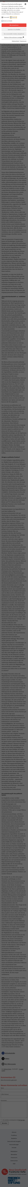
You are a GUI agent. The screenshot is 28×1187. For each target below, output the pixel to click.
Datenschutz (15, 41)
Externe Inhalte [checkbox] (8, 21)
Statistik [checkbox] (14, 17)
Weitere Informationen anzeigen (13, 37)
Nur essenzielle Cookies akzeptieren (14, 34)
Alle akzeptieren (14, 25)
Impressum (23, 41)
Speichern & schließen (14, 29)
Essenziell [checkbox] (6, 17)
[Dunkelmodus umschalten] (25, 4)
